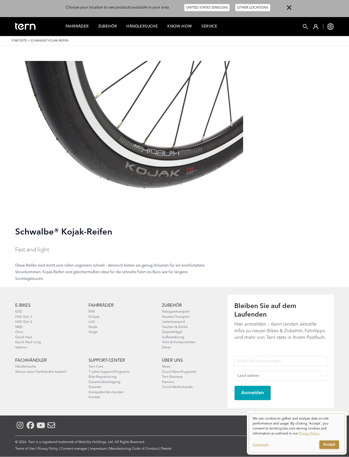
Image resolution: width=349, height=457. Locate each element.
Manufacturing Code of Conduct (133, 448)
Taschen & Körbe (175, 327)
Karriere (168, 382)
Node (93, 327)
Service (209, 26)
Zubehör (107, 26)
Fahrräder (101, 305)
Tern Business (172, 377)
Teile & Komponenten (178, 342)
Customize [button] (261, 444)
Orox (19, 332)
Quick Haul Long (28, 342)
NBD (19, 327)
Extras (166, 347)
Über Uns (172, 360)
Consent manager (74, 448)
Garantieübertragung (104, 382)
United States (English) (207, 7)
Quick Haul (23, 337)
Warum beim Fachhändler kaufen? (41, 372)
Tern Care (96, 366)
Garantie (95, 387)
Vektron (21, 347)
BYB (92, 311)
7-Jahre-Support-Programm (109, 372)
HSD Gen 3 (23, 317)
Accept (329, 445)
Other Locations (252, 7)
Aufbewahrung (173, 337)
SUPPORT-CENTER (107, 360)
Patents (166, 448)
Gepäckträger (172, 332)
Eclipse (94, 317)
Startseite (19, 40)
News (166, 366)
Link (92, 321)
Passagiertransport (175, 311)
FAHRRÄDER (77, 26)
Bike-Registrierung (103, 377)
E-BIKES (23, 305)
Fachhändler (31, 360)
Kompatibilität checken (106, 392)
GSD (18, 311)
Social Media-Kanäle (177, 387)
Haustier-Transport (175, 317)
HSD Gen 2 (23, 321)
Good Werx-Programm (179, 372)
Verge (93, 332)
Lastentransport (173, 321)
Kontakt (94, 397)
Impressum (98, 448)
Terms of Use (25, 448)
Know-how (179, 26)
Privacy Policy (48, 448)
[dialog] (296, 433)
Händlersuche (142, 26)
